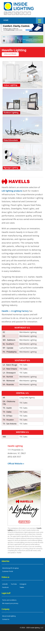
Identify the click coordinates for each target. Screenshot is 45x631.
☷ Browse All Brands (10, 54)
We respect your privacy (10, 603)
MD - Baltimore (9, 340)
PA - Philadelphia (9, 352)
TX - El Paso (7, 416)
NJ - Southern (8, 344)
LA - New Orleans (10, 369)
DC (4, 332)
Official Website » (16, 463)
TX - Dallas (7, 412)
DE (4, 336)
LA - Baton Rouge (10, 365)
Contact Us (5, 619)
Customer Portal (7, 571)
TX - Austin (7, 408)
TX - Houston (8, 420)
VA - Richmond (9, 380)
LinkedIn (5, 584)
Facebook (5, 587)
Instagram (23, 584)
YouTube (14, 584)
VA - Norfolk (8, 376)
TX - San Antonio (9, 423)
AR (4, 397)
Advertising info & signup (10, 568)
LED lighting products (12, 190)
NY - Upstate (8, 348)
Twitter (22, 587)
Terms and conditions (9, 600)
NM (4, 436)
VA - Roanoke (8, 384)
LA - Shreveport (9, 373)
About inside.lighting (9, 616)
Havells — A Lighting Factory (15, 311)
